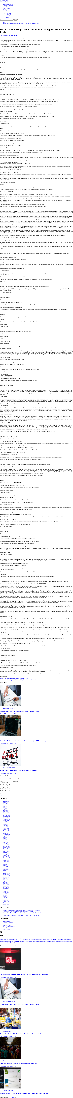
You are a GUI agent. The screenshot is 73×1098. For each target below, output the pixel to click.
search (71, 941)
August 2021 (6, 861)
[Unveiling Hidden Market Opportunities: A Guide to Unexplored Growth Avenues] (10, 969)
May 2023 (5, 839)
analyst (7, 939)
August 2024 (6, 820)
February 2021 (6, 869)
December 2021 (6, 856)
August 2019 (6, 892)
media (54, 941)
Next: (18, 680)
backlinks (15, 939)
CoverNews (11, 1097)
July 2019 (5, 893)
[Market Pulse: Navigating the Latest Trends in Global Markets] (10, 765)
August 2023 (6, 836)
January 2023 (6, 845)
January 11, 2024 (12, 35)
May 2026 (5, 802)
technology (9, 942)
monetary (57, 941)
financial (67, 939)
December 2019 (6, 887)
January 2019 (6, 901)
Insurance (30, 941)
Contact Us (8, 14)
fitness (1, 941)
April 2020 (5, 882)
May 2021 (5, 865)
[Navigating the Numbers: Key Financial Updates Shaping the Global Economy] (10, 735)
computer (30, 939)
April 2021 (5, 866)
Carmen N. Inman (4, 35)
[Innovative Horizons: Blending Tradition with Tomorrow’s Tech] (10, 1058)
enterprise (55, 939)
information (21, 941)
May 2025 (5, 809)
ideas (11, 941)
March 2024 (5, 827)
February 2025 (6, 812)
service (1, 942)
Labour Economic (7, 7)
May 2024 (5, 824)
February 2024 (6, 828)
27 (5, 792)
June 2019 (5, 895)
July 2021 (5, 863)
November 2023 (6, 832)
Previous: (14, 678)
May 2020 (5, 881)
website (21, 942)
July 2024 (5, 821)
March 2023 (5, 842)
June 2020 (5, 879)
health (6, 941)
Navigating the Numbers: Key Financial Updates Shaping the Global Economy (23, 740)
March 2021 (5, 868)
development (46, 939)
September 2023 (6, 834)
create (43, 939)
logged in (8, 778)
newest (60, 941)
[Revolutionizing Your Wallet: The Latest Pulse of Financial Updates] (10, 705)
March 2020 (5, 883)
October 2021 (6, 859)
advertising (3, 939)
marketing (50, 941)
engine (50, 939)
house (9, 941)
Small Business (6, 8)
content (37, 939)
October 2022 (6, 848)
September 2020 (6, 875)
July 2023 (5, 837)
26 (3, 792)
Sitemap (7, 17)
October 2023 (6, 833)
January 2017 (6, 904)
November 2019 (6, 888)
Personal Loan (6, 10)
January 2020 (6, 886)
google (4, 941)
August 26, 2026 (12, 743)
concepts (34, 939)
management (40, 941)
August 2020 (6, 877)
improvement (16, 941)
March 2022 (5, 852)
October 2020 (6, 874)
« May (1, 795)
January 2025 (6, 814)
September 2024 (6, 819)
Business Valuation (7, 921)
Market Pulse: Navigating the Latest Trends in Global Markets (18, 770)
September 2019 (6, 891)
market (45, 941)
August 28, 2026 (12, 713)
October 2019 (6, 890)
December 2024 (6, 815)
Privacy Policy (9, 16)
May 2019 (5, 896)
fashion (59, 939)
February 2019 (6, 900)
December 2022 (6, 846)
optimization (66, 941)
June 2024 (5, 823)
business (21, 939)
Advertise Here (9, 13)
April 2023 (5, 841)
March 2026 (5, 803)
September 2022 (6, 850)
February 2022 (6, 854)
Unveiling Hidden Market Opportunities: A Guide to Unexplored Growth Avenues (21, 910)
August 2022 (6, 851)
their (13, 942)
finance (63, 939)
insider (27, 941)
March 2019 (5, 899)
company (26, 939)
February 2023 (6, 843)
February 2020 (6, 884)
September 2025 (6, 805)
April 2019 (5, 897)
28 (6, 792)
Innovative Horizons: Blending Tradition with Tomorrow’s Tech (17, 914)
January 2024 (6, 829)
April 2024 (5, 825)
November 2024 (6, 816)
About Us (5, 12)
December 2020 (6, 872)
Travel (15, 942)
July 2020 (5, 878)
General (4, 9)
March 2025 (5, 811)
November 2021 (6, 857)
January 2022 (6, 855)
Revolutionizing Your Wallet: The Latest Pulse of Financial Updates (19, 711)
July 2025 (5, 806)
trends (18, 942)
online (62, 941)
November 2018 (6, 902)
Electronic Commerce (8, 5)
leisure (34, 941)
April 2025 (5, 810)
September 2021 (6, 860)
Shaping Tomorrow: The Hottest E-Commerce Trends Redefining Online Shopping (21, 915)
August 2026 (6, 801)
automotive (11, 939)
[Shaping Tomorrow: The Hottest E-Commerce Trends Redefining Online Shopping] (10, 1088)
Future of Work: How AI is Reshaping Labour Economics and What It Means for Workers (23, 912)
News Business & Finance (9, 4)
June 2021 (5, 864)
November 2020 (6, 873)
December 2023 (6, 830)
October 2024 (6, 818)
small (4, 942)
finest (70, 939)
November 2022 (6, 847)
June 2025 (5, 807)
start (6, 942)
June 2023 (5, 838)
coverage (40, 939)
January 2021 (6, 870)
